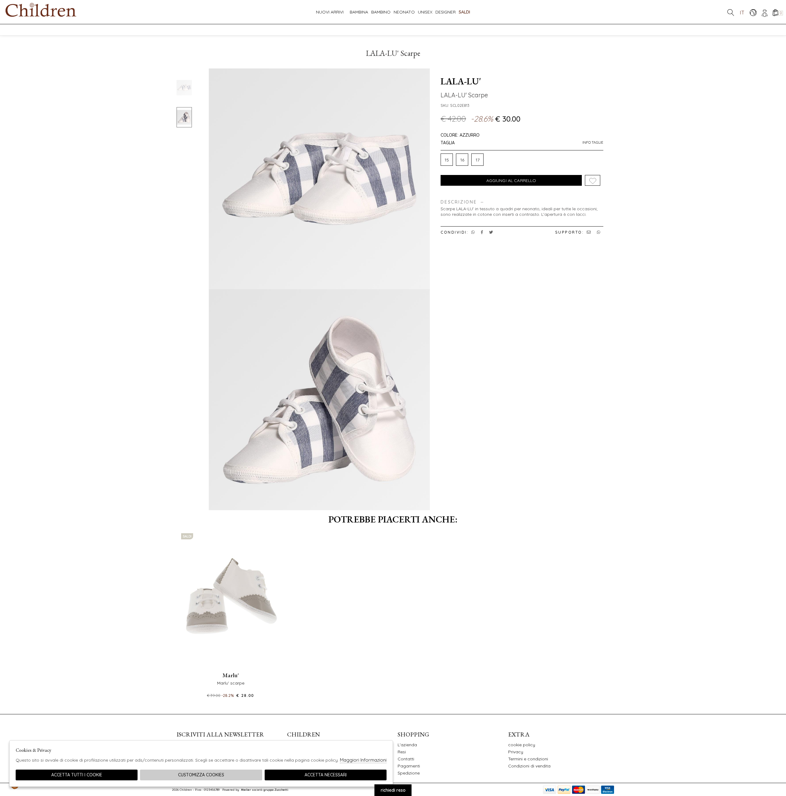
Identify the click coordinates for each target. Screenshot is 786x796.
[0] (775, 12)
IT (742, 12)
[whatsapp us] (473, 232)
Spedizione (409, 773)
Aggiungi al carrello (511, 180)
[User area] (764, 12)
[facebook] (482, 232)
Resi (402, 752)
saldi (464, 12)
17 (478, 160)
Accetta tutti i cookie (76, 775)
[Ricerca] (730, 12)
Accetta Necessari (326, 775)
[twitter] (491, 232)
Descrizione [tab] (459, 202)
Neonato (404, 12)
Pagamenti (409, 766)
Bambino (381, 12)
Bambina (359, 12)
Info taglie (592, 142)
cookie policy (521, 744)
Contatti (406, 759)
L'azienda (407, 744)
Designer (445, 12)
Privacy (515, 752)
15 (447, 160)
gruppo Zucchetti (275, 789)
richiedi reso (393, 790)
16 (462, 160)
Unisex (425, 12)
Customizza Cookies (201, 775)
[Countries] (753, 12)
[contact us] (589, 232)
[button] (393, 703)
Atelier (246, 789)
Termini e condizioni (528, 759)
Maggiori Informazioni (363, 760)
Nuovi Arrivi (330, 12)
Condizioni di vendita (529, 766)
